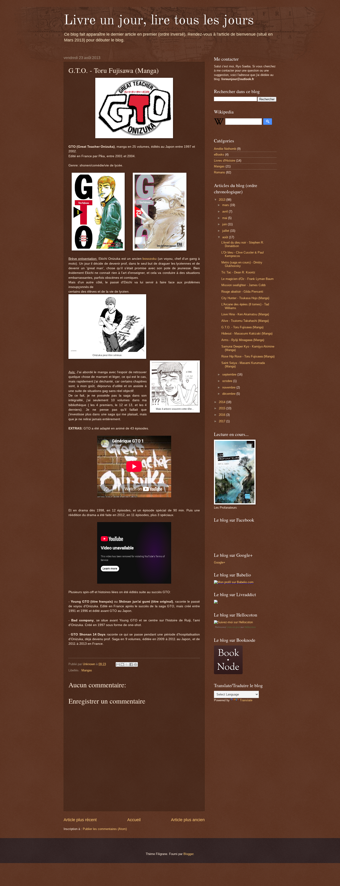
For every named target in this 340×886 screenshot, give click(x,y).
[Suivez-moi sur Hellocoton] (233, 622)
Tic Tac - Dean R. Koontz (238, 272)
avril (225, 211)
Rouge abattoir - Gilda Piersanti (242, 291)
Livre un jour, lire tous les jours (159, 21)
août (225, 237)
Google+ (219, 562)
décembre (229, 393)
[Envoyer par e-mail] (118, 664)
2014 (222, 402)
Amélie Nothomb (225, 148)
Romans (219, 172)
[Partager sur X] (126, 664)
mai (225, 218)
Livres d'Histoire (224, 160)
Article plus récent (80, 819)
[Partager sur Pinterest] (135, 664)
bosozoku (149, 258)
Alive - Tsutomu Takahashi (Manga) (245, 320)
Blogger (188, 854)
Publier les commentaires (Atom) (105, 829)
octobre (227, 381)
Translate (246, 700)
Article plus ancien (188, 819)
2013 (222, 199)
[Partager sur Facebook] (131, 664)
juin (225, 224)
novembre (229, 387)
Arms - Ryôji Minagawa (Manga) (242, 340)
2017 (222, 421)
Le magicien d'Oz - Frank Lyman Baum (247, 279)
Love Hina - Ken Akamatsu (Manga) (245, 314)
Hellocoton (250, 627)
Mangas (86, 670)
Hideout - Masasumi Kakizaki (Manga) (246, 333)
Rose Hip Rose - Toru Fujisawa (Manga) (248, 356)
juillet (226, 230)
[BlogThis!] (122, 664)
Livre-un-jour (233, 627)
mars (226, 205)
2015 (222, 408)
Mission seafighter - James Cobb (243, 285)
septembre (229, 374)
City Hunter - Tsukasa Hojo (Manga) (245, 298)
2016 (222, 414)
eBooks (219, 154)
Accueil (134, 819)
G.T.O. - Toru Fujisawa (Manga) (242, 327)
